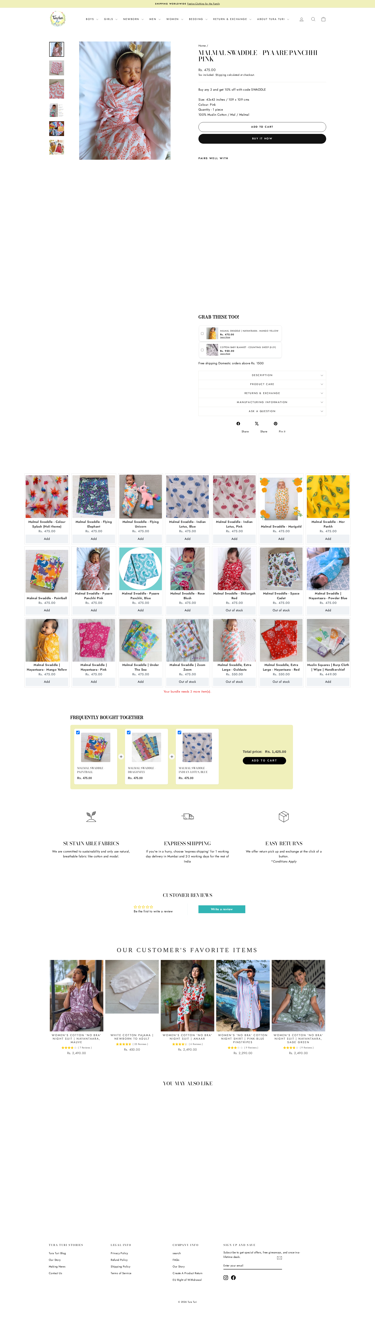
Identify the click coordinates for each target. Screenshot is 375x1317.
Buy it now (262, 138)
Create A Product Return (187, 1273)
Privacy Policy (119, 1253)
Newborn (132, 19)
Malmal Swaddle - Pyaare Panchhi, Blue (140, 595)
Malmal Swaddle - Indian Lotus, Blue (187, 524)
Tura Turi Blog (57, 1253)
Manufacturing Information (262, 402)
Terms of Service (121, 1273)
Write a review (222, 909)
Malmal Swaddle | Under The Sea (140, 667)
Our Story (55, 1260)
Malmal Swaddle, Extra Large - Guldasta (234, 667)
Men (153, 19)
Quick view (82, 1191)
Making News (57, 1266)
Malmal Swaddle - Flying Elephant (94, 524)
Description (262, 375)
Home (202, 46)
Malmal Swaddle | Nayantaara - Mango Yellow (47, 667)
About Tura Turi (271, 19)
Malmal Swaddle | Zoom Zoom (187, 667)
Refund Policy (119, 1260)
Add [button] (47, 539)
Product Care (262, 384)
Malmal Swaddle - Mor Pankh (328, 524)
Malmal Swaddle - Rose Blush (187, 595)
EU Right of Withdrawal (187, 1280)
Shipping (220, 75)
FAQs (176, 1260)
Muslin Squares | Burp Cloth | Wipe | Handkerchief (328, 667)
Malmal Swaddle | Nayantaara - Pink (93, 667)
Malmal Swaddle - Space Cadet (281, 595)
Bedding (197, 19)
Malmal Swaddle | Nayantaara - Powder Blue (328, 595)
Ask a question (262, 411)
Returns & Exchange (262, 393)
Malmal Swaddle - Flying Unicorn (140, 524)
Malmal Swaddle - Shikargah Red (234, 595)
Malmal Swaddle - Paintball (47, 598)
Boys (90, 19)
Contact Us (55, 1273)
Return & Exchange (230, 19)
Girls (109, 19)
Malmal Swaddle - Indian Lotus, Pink (234, 524)
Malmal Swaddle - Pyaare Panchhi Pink (93, 595)
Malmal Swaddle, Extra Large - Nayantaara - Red (281, 667)
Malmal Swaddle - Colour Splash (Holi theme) (46, 524)
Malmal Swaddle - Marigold (281, 526)
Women (173, 19)
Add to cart (264, 760)
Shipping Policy (120, 1266)
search (177, 1253)
